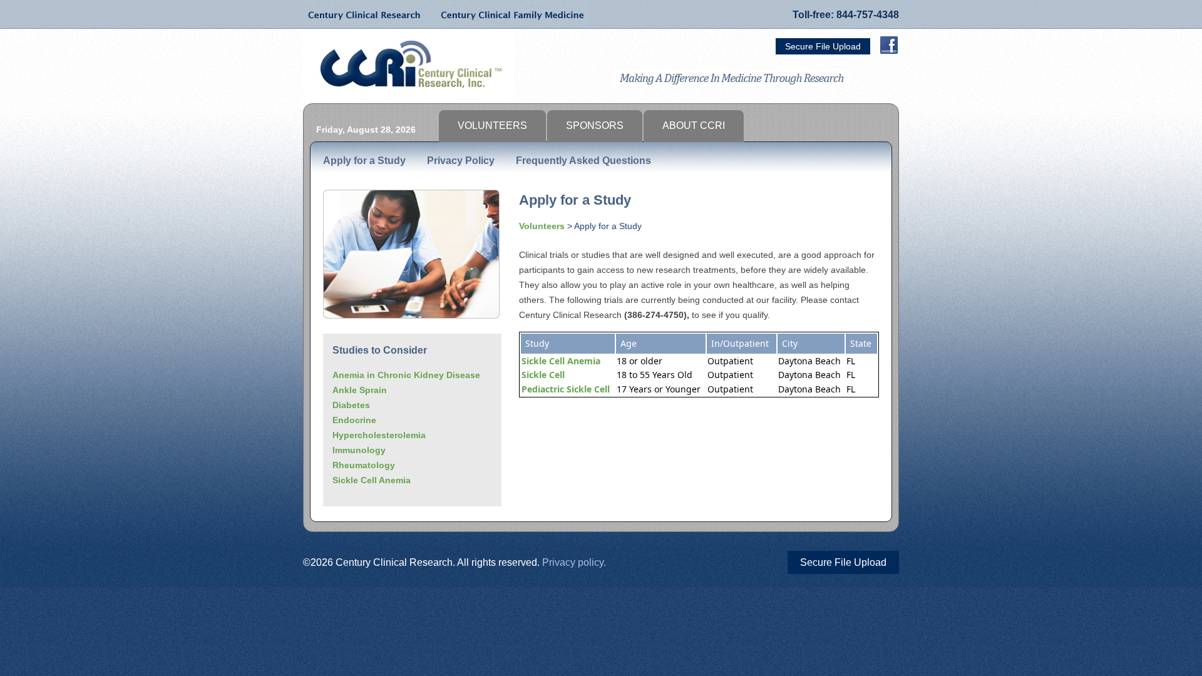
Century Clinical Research (365, 14)
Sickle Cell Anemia (371, 480)
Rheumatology (363, 465)
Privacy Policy (461, 160)
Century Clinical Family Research (509, 14)
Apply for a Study (364, 160)
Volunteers (492, 125)
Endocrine (354, 420)
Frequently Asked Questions (583, 160)
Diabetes (351, 405)
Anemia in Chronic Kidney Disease (406, 375)
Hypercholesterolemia (379, 435)
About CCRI (693, 125)
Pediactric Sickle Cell (565, 389)
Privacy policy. (574, 562)
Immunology (359, 450)
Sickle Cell (543, 375)
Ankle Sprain (359, 390)
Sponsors (595, 125)
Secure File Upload (823, 46)
